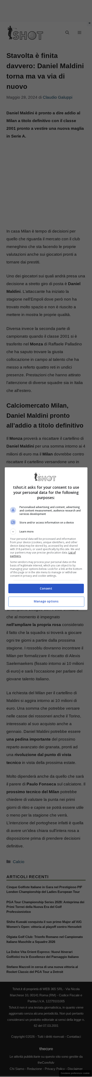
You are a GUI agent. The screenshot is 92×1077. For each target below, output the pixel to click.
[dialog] (46, 538)
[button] (46, 532)
